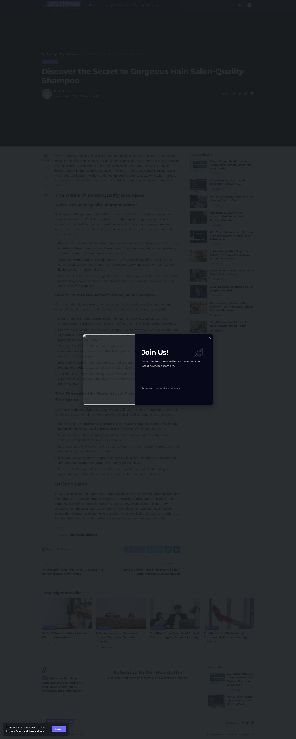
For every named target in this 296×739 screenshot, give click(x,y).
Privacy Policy (14, 731)
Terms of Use (36, 731)
